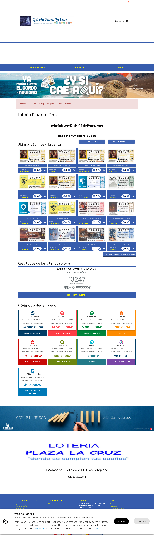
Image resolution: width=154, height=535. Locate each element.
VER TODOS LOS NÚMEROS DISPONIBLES (119, 254)
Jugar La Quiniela (32, 362)
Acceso (120, 21)
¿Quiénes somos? (22, 504)
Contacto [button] (121, 67)
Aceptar (121, 521)
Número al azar (122, 141)
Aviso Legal (113, 506)
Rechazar (141, 521)
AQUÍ (98, 528)
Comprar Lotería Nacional (32, 392)
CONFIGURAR (40, 528)
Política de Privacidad (117, 508)
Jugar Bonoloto (62, 362)
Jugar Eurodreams (121, 362)
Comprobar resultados (77, 295)
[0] (128, 21)
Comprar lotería (21, 506)
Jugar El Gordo (62, 333)
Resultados (20, 508)
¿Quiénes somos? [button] (36, 67)
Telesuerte (113, 504)
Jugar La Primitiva (92, 333)
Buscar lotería (93, 141)
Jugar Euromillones (32, 333)
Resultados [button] (80, 67)
